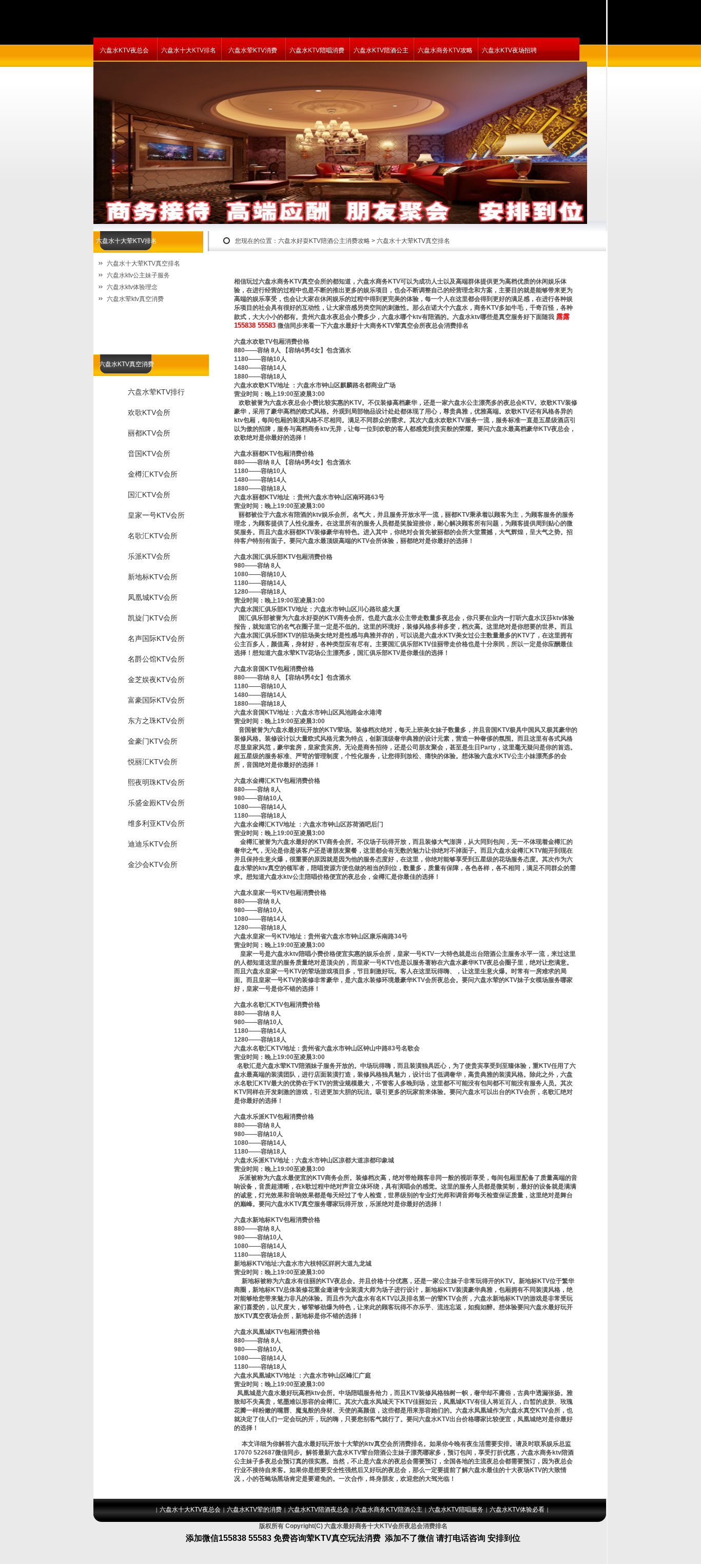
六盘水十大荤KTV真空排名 (143, 263)
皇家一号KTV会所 (156, 515)
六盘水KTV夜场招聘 (509, 50)
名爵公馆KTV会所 (156, 659)
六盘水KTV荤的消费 (254, 1509)
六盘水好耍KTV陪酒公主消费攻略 (324, 240)
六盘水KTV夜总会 (124, 50)
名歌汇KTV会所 (153, 536)
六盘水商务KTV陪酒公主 (388, 1509)
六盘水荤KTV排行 (156, 392)
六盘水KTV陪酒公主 (381, 50)
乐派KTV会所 (149, 556)
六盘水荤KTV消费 (252, 50)
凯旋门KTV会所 (153, 618)
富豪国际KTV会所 (156, 700)
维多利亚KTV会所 (156, 823)
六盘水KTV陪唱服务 (456, 1509)
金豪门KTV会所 (153, 741)
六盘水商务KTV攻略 (445, 50)
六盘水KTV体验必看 (517, 1509)
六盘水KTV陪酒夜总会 (318, 1509)
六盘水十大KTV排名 (188, 50)
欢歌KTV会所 (149, 412)
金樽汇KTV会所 (153, 474)
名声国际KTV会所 (156, 638)
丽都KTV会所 (149, 433)
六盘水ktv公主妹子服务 (138, 275)
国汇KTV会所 (149, 495)
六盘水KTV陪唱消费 (316, 50)
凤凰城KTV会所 (153, 597)
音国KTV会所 (149, 453)
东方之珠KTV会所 (156, 721)
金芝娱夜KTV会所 (156, 679)
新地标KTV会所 (153, 577)
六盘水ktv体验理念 (132, 287)
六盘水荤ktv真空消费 (135, 299)
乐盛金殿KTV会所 (156, 803)
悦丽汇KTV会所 (153, 762)
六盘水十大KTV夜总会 (190, 1509)
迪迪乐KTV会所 (153, 844)
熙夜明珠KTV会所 (156, 782)
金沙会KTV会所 (153, 864)
